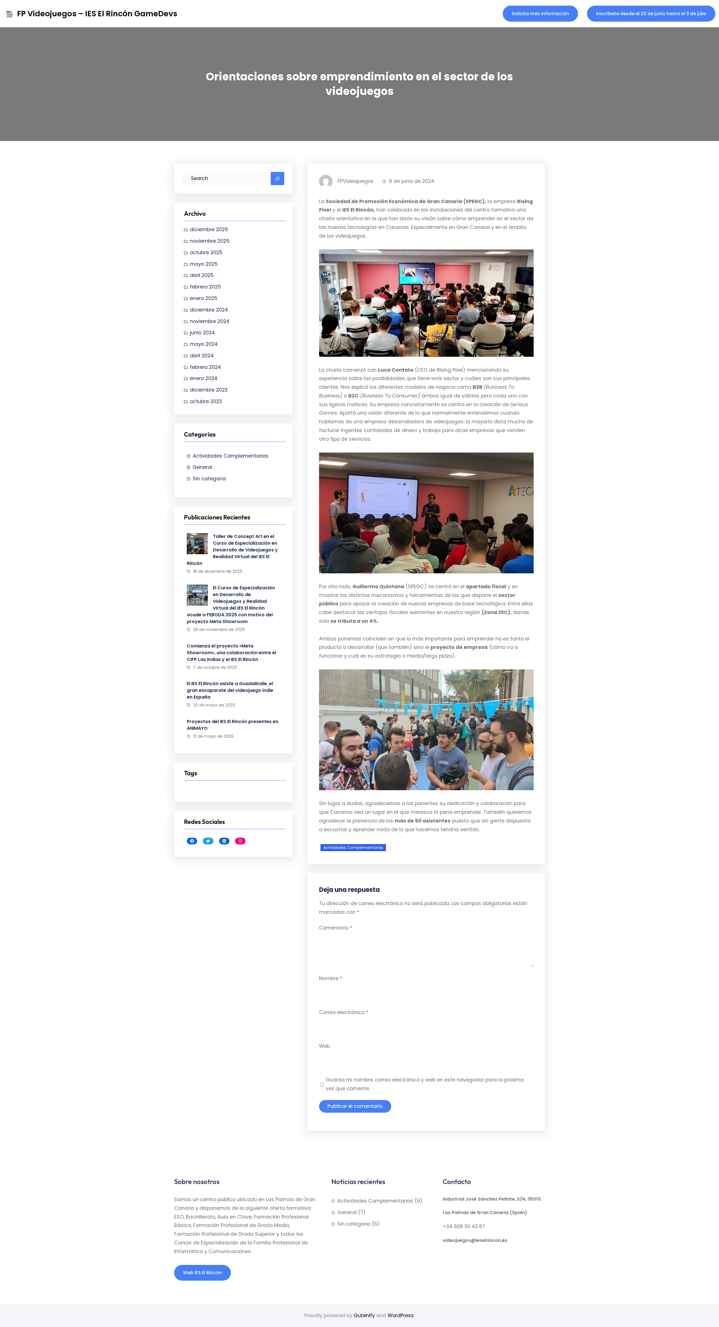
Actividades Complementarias (231, 456)
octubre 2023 (206, 401)
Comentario (335, 927)
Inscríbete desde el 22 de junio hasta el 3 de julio (651, 13)
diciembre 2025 (209, 229)
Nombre (330, 978)
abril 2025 (202, 275)
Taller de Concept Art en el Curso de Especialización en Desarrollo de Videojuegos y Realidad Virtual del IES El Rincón (232, 550)
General (202, 467)
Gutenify (364, 1315)
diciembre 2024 (209, 309)
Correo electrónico (343, 1012)
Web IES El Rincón (202, 1272)
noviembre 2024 (209, 321)
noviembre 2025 (209, 241)
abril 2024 (202, 355)
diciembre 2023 (208, 390)
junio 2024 (202, 332)
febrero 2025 (205, 286)
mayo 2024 (204, 344)
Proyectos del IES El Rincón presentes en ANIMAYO (232, 724)
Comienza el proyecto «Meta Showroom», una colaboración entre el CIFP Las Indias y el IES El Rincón (231, 653)
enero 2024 (203, 378)
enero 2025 (203, 298)
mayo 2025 (204, 264)
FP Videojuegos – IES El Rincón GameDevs (97, 13)
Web (324, 1046)
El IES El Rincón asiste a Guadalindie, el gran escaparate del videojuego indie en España (230, 690)
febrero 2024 (205, 367)
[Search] (277, 178)
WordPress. (401, 1315)
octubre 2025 (206, 252)
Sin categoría (209, 478)
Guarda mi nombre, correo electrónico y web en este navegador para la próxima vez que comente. (425, 1084)
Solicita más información (540, 13)
